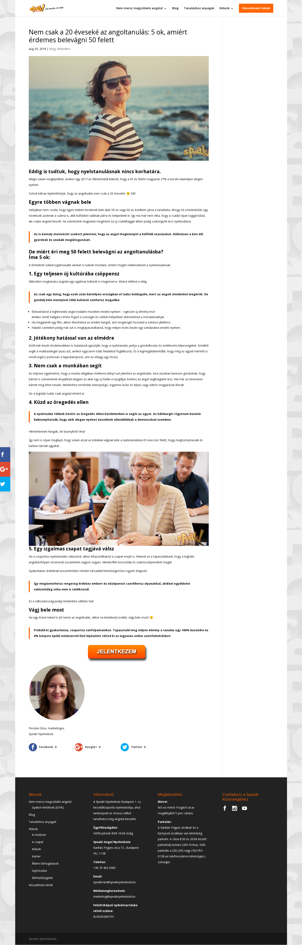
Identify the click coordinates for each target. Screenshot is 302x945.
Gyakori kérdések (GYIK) (48, 807)
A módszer (39, 835)
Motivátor (63, 49)
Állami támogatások (45, 863)
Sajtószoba (39, 871)
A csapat (37, 842)
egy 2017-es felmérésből (91, 179)
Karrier (36, 856)
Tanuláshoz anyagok (199, 8)
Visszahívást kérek (256, 8)
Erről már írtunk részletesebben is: (51, 345)
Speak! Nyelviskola (42, 939)
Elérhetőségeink (42, 878)
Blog (175, 8)
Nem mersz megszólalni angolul (139, 8)
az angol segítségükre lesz (155, 379)
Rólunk (224, 8)
